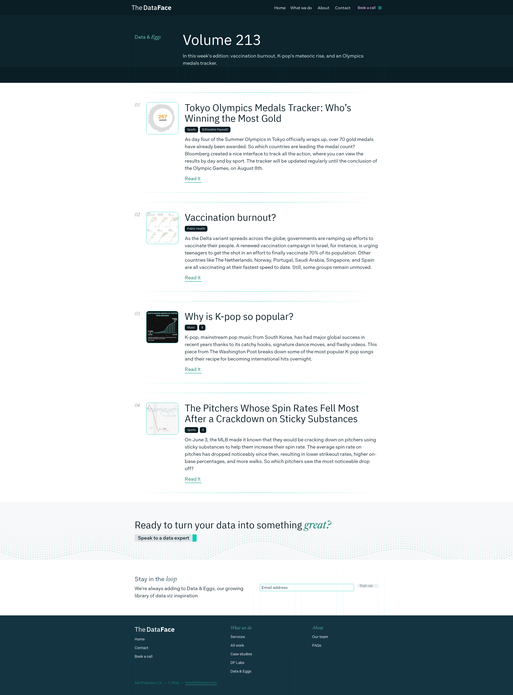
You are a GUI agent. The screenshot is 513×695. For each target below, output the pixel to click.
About (323, 7)
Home (280, 7)
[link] (368, 8)
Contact (342, 7)
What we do (301, 7)
